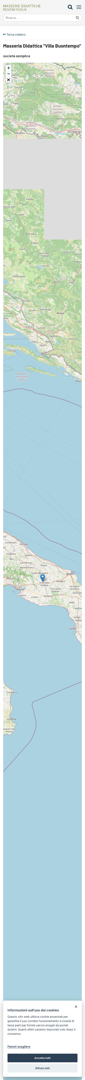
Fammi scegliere (19, 1046)
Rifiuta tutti (42, 1068)
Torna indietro (16, 34)
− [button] (8, 73)
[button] (8, 80)
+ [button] (8, 67)
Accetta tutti (42, 1058)
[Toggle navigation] (78, 7)
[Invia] (77, 18)
